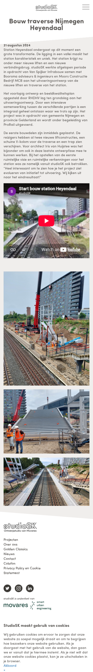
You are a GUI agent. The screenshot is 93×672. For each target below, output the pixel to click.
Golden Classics (16, 548)
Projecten (11, 539)
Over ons (10, 544)
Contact (10, 558)
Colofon (10, 563)
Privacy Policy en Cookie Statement (22, 570)
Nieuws (9, 553)
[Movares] (27, 605)
